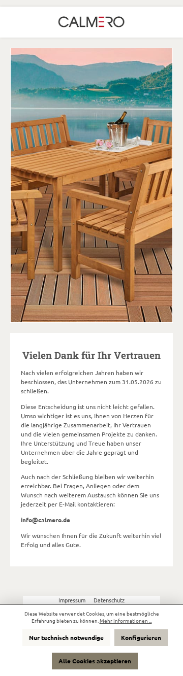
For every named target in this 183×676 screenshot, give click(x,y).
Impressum (72, 600)
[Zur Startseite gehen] (91, 22)
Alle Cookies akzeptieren (94, 661)
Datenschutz (109, 600)
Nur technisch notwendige (66, 637)
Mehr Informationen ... (126, 620)
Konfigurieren (141, 637)
